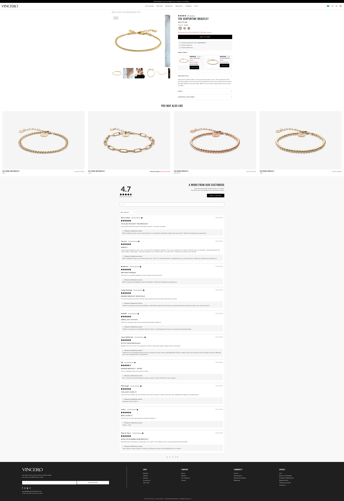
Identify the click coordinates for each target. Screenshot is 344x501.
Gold (191, 60)
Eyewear (145, 478)
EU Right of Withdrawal (286, 478)
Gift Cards (146, 482)
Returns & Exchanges (285, 475)
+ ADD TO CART (194, 67)
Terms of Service (149, 498)
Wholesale (237, 480)
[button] (182, 15)
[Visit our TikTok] (30, 488)
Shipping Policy (283, 480)
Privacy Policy (160, 498)
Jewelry (145, 475)
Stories (236, 473)
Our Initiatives (185, 478)
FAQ (280, 473)
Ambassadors (238, 475)
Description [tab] (183, 76)
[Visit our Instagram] (25, 488)
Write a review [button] (215, 195)
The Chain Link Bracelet (195, 58)
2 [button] (169, 457)
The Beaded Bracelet (225, 58)
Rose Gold (177, 173)
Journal (183, 480)
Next (166, 73)
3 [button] (172, 457)
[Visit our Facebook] (22, 488)
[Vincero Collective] (9, 5)
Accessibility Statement (172, 498)
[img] (126, 221)
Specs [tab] (180, 91)
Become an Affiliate (240, 478)
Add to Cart (205, 37)
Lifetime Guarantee (285, 482)
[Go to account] (337, 6)
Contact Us (282, 485)
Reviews (183, 475)
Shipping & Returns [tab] (186, 97)
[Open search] (332, 6)
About (183, 473)
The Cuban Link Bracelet (11, 171)
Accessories (146, 480)
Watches (145, 473)
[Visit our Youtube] (27, 488)
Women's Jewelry (117, 12)
